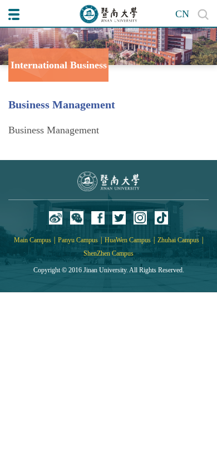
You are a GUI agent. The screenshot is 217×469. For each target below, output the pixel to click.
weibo (55, 217)
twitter (119, 217)
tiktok (161, 217)
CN (182, 13)
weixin (76, 217)
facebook (98, 217)
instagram (140, 217)
